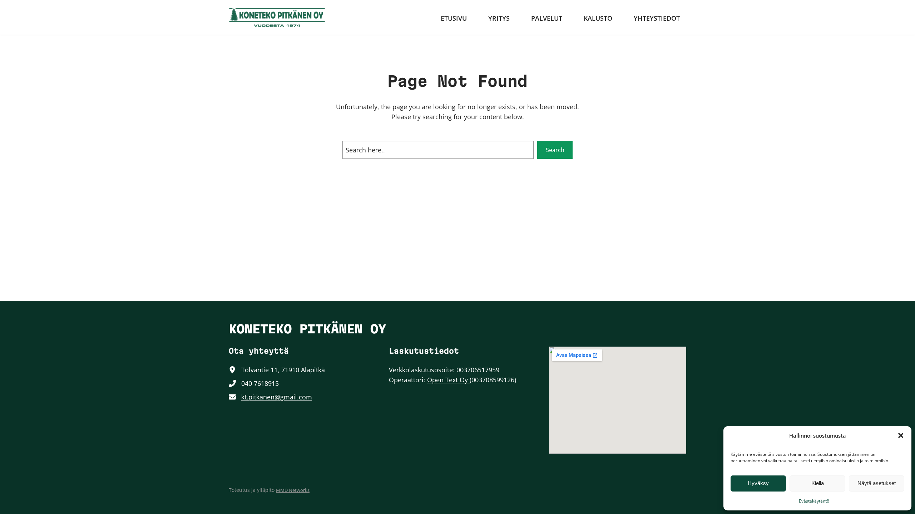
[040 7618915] (254, 383)
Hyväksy (758, 483)
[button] (900, 435)
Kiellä (817, 483)
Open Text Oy (448, 380)
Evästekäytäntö (814, 501)
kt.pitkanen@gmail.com (276, 397)
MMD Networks (293, 490)
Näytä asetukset (876, 483)
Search (555, 150)
